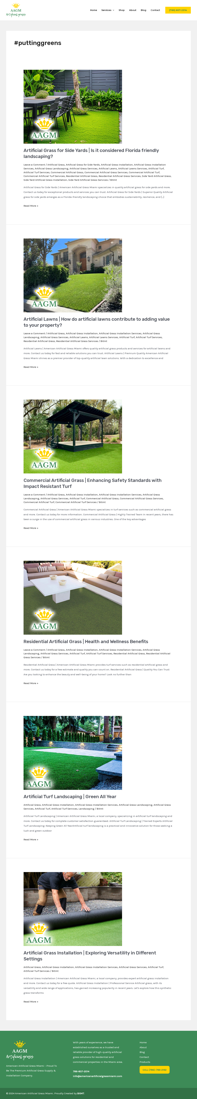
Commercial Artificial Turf (144, 172)
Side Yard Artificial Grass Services (88, 179)
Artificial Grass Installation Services (120, 333)
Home (93, 10)
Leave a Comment (34, 164)
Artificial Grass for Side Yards (83, 164)
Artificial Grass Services (83, 168)
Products (145, 1061)
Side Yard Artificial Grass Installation (45, 179)
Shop (122, 10)
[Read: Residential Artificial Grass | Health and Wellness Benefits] (73, 597)
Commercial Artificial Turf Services (44, 176)
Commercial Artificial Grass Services (106, 172)
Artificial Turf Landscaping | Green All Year (70, 796)
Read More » (31, 205)
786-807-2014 (81, 1071)
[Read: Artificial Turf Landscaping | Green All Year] (73, 752)
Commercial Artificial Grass (67, 172)
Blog (143, 10)
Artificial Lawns (108, 168)
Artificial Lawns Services (132, 168)
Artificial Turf (156, 168)
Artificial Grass (56, 164)
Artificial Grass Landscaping (51, 168)
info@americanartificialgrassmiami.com (97, 1076)
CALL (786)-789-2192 (155, 1069)
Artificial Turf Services (37, 172)
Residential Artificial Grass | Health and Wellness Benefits (86, 641)
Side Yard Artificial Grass (156, 176)
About (132, 10)
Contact (155, 10)
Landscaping (86, 808)
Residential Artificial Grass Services (120, 176)
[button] (112, 10)
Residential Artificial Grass (81, 176)
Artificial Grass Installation (117, 164)
